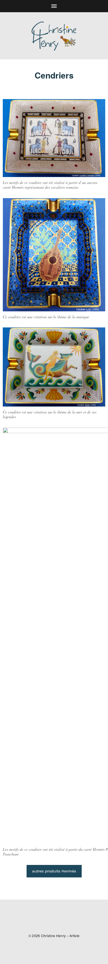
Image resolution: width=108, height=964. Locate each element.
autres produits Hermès (54, 871)
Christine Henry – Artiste (60, 935)
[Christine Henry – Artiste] (54, 36)
